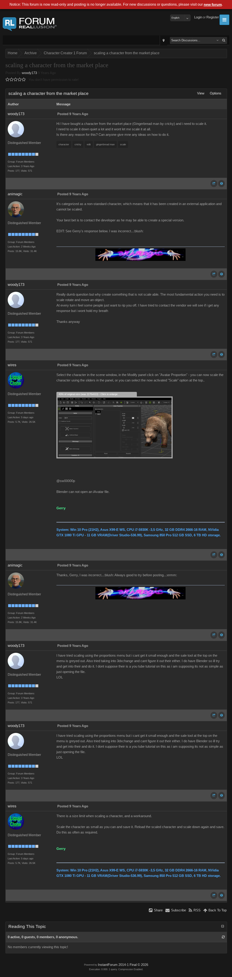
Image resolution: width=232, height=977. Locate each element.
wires (12, 365)
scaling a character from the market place (127, 53)
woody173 (29, 73)
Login (198, 17)
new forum (213, 5)
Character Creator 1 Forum (65, 53)
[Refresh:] (223, 937)
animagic (15, 194)
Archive (30, 53)
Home (12, 53)
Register (212, 17)
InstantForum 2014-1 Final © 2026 (123, 965)
